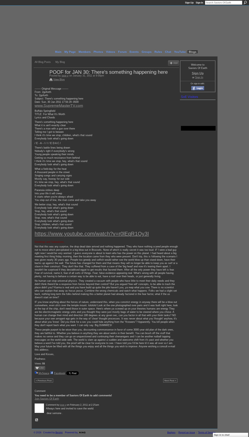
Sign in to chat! (222, 435)
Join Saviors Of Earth (47, 398)
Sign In (199, 2)
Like (41, 368)
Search (245, 2)
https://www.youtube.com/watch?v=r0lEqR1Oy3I (92, 234)
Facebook (59, 373)
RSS (37, 420)
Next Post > (170, 380)
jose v (65, 75)
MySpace (44, 373)
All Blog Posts (43, 62)
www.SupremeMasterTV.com (59, 106)
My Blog (60, 62)
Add (175, 63)
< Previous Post (44, 380)
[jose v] (41, 80)
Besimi (59, 432)
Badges (171, 432)
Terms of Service (207, 432)
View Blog (59, 79)
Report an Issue (186, 432)
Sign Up (189, 2)
